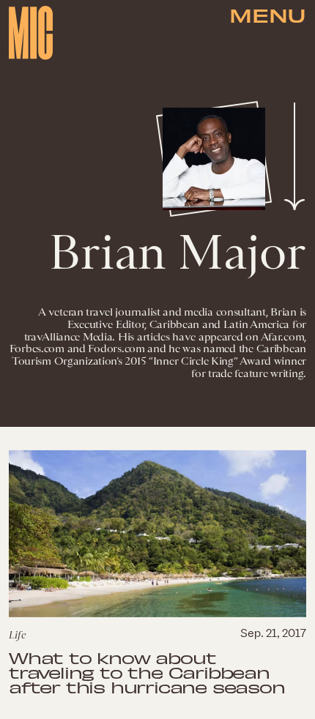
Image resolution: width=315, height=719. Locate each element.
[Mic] (31, 33)
